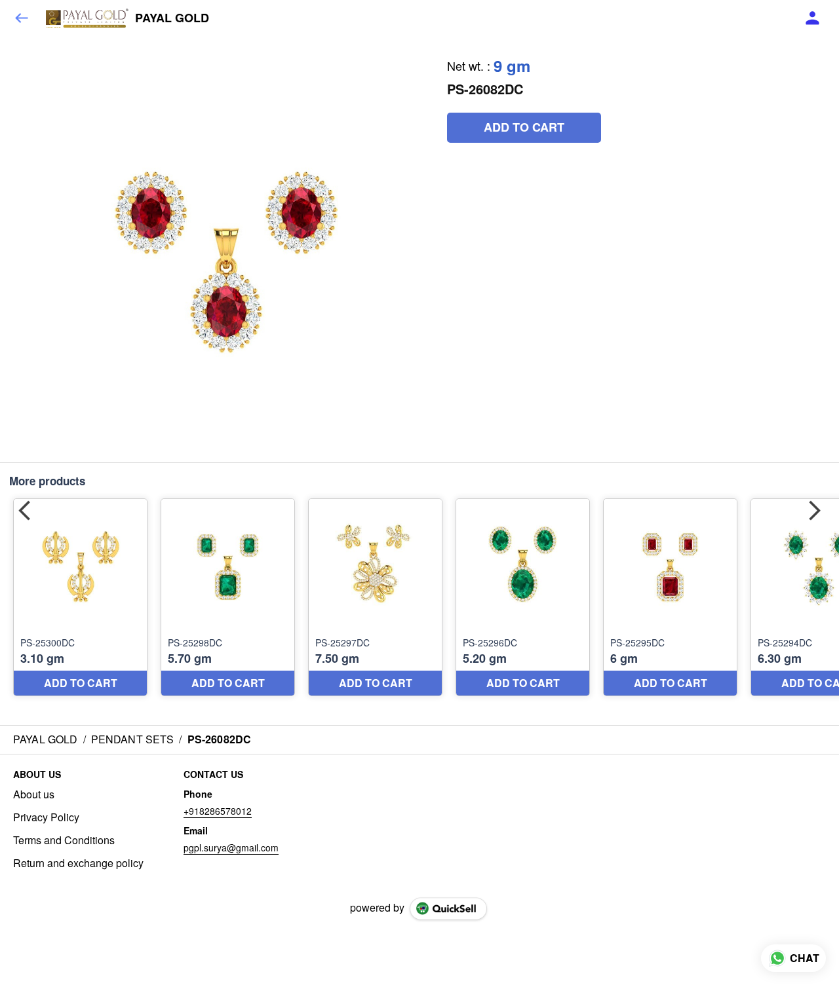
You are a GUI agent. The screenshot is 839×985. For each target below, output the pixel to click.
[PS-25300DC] (80, 597)
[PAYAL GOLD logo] (87, 18)
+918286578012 (218, 810)
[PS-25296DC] (522, 597)
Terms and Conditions (64, 840)
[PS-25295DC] (670, 597)
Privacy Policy (46, 817)
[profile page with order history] (813, 18)
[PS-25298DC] (228, 597)
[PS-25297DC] (375, 597)
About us (33, 794)
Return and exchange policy (78, 863)
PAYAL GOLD (172, 18)
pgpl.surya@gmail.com (231, 847)
